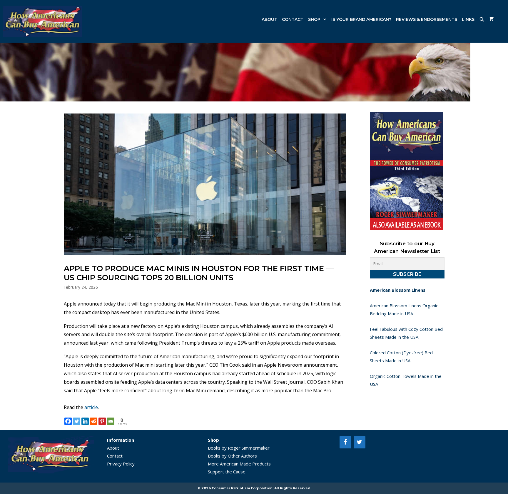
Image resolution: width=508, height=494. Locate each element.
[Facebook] (68, 421)
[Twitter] (76, 421)
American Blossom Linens (397, 290)
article (91, 407)
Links (468, 19)
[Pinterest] (102, 421)
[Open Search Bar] (482, 19)
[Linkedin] (85, 421)
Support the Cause (226, 472)
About (269, 19)
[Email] (110, 421)
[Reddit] (93, 421)
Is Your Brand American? (361, 19)
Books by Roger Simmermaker (239, 448)
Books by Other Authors (232, 456)
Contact (292, 19)
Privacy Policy (121, 464)
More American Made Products (239, 464)
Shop (314, 19)
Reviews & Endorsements (426, 19)
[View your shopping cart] (491, 19)
